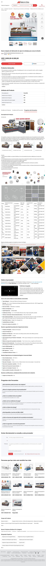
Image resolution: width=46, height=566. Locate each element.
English (8, 555)
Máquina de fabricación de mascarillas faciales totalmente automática (6, 475)
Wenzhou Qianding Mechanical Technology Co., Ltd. (13, 53)
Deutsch (33, 555)
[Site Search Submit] (35, 5)
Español (29, 555)
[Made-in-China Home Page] (23, 2)
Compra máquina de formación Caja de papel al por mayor (13, 545)
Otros (2, 525)
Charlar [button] (35, 63)
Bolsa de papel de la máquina (17, 523)
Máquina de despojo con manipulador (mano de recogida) (5, 493)
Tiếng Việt (34, 556)
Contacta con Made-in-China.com (34, 551)
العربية (13, 556)
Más (2, 547)
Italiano (43, 555)
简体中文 (12, 555)
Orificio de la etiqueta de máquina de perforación (28, 521)
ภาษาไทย (25, 556)
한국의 (10, 556)
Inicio (2, 8)
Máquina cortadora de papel (6, 523)
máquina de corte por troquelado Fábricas (25, 536)
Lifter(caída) (36, 523)
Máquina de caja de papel (27, 523)
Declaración (9, 551)
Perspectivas (24, 552)
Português (38, 555)
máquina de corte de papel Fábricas (8, 536)
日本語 (21, 555)
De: (7, 437)
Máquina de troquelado (38, 521)
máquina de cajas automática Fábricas (9, 542)
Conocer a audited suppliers (16, 552)
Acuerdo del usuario (16, 551)
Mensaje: (6, 443)
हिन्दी (22, 556)
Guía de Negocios (31, 552)
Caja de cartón (21, 542)
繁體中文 (17, 555)
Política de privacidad (24, 551)
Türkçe (30, 556)
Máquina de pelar (4, 521)
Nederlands (18, 556)
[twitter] (38, 552)
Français (25, 555)
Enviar (10, 454)
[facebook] (35, 552)
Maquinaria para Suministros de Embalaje (21, 8)
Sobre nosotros (3, 551)
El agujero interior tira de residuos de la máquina (17, 521)
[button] (2, 2)
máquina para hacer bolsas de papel (26, 539)
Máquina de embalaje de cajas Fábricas (9, 539)
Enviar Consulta (11, 63)
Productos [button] (15, 5)
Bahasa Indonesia (40, 556)
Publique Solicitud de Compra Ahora (32, 453)
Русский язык (5, 556)
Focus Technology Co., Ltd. (20, 558)
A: (7, 440)
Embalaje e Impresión (8, 8)
